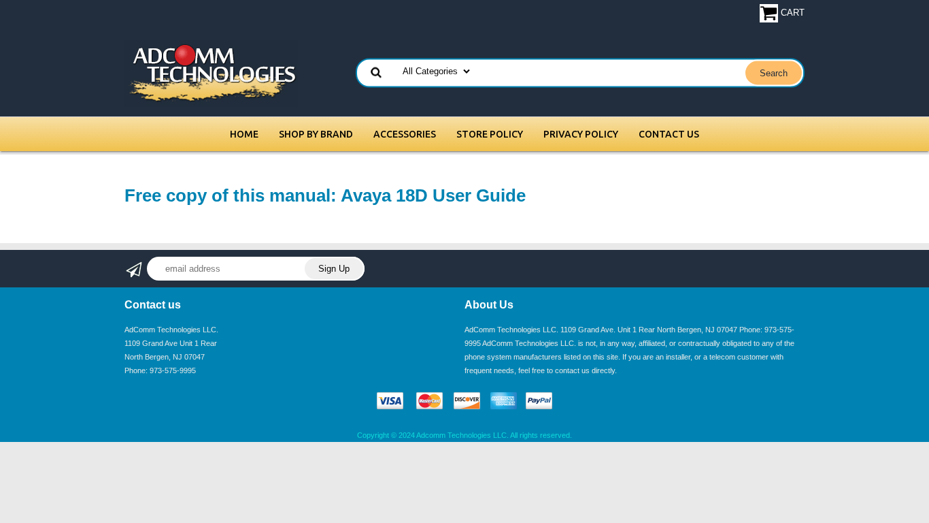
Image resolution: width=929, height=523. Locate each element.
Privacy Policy (580, 134)
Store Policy (489, 134)
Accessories (404, 134)
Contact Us (669, 134)
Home (244, 134)
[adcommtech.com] (211, 72)
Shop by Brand (316, 134)
